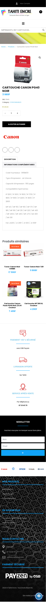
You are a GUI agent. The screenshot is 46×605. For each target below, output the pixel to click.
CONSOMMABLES (15, 102)
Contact (5, 527)
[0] (39, 14)
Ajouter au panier (16, 124)
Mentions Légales (9, 522)
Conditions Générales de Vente (14, 518)
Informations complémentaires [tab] (19, 164)
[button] (40, 57)
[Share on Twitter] (11, 149)
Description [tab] (10, 159)
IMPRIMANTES (7, 489)
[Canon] (11, 137)
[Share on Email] (17, 149)
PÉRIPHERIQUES (8, 494)
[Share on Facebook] (5, 149)
